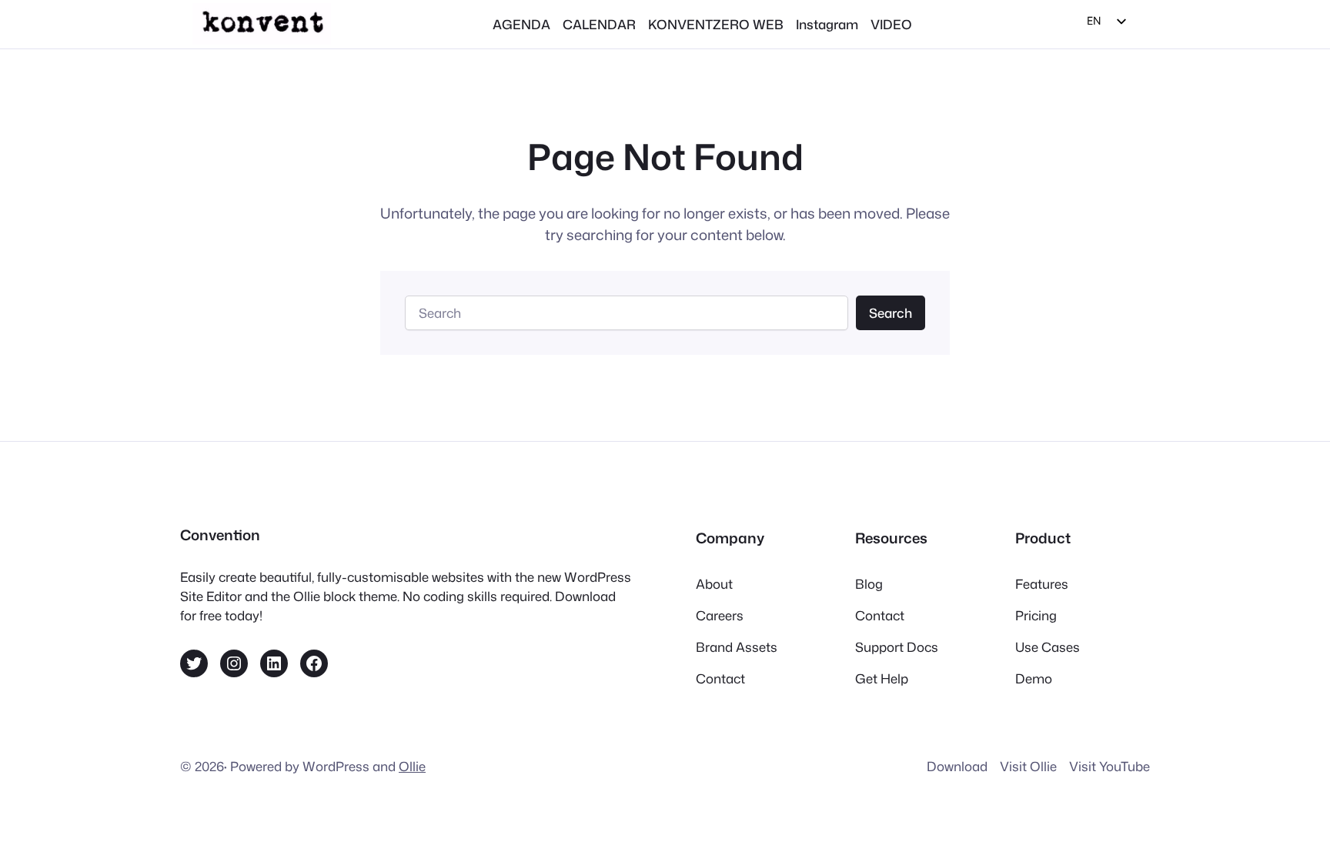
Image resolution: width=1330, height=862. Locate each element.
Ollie (412, 766)
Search (890, 313)
